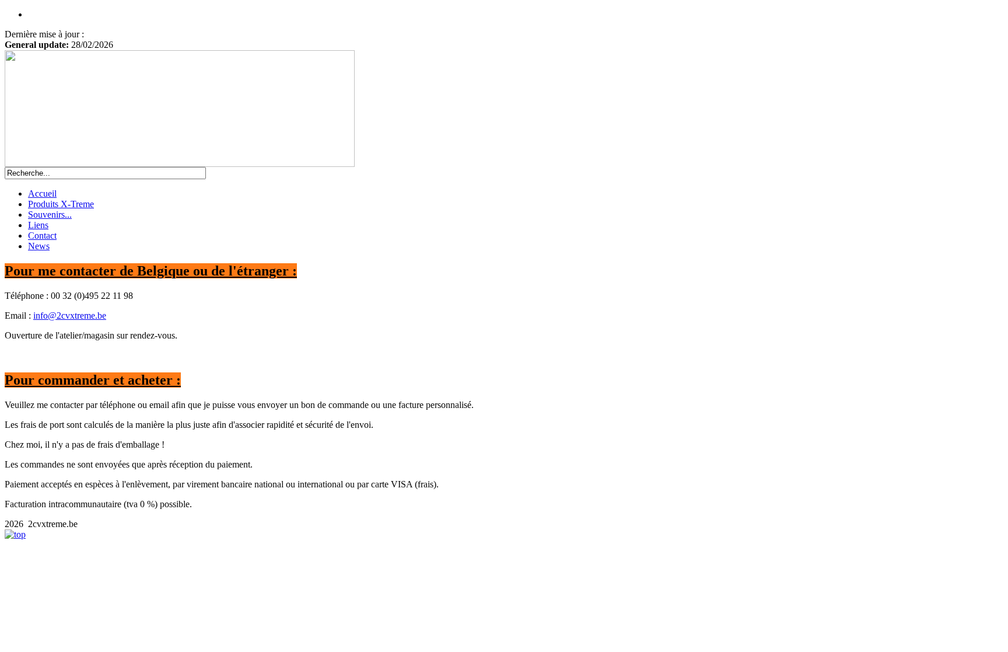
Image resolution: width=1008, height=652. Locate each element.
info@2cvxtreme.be (69, 315)
